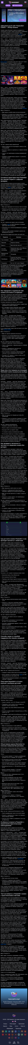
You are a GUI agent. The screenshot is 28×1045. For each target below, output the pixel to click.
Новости (23, 1026)
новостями (3, 944)
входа (9, 187)
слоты (20, 34)
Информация (10, 1028)
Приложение (21, 1023)
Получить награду (19, 20)
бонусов (25, 108)
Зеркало (5, 1026)
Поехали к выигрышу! (14, 1002)
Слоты (16, 1026)
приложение (20, 858)
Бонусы (5, 1023)
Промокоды (18, 1028)
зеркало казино (7, 329)
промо (20, 674)
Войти (8, 5)
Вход (11, 1026)
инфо (9, 224)
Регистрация (4, 61)
